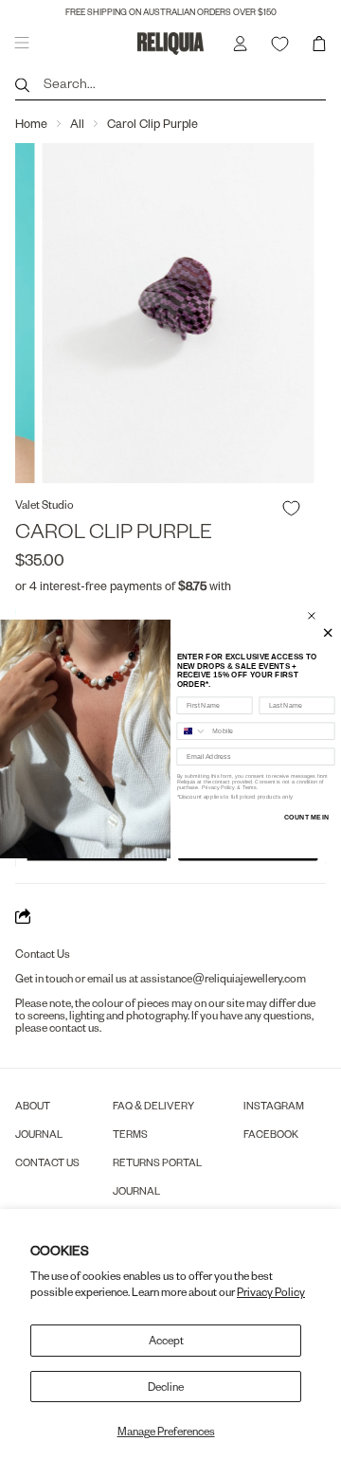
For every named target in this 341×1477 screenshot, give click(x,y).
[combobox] (191, 731)
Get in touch (44, 978)
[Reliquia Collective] (170, 43)
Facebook (270, 1133)
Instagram (273, 1105)
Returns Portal (157, 1162)
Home (31, 123)
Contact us (47, 1162)
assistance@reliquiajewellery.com (223, 978)
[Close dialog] (311, 614)
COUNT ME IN (306, 816)
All (77, 123)
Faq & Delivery (153, 1105)
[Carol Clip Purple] (172, 313)
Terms (130, 1133)
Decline (166, 1386)
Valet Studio (44, 504)
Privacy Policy (271, 1292)
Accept (166, 1340)
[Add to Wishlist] (291, 508)
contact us (74, 1027)
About (32, 1105)
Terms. (250, 787)
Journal (39, 1133)
